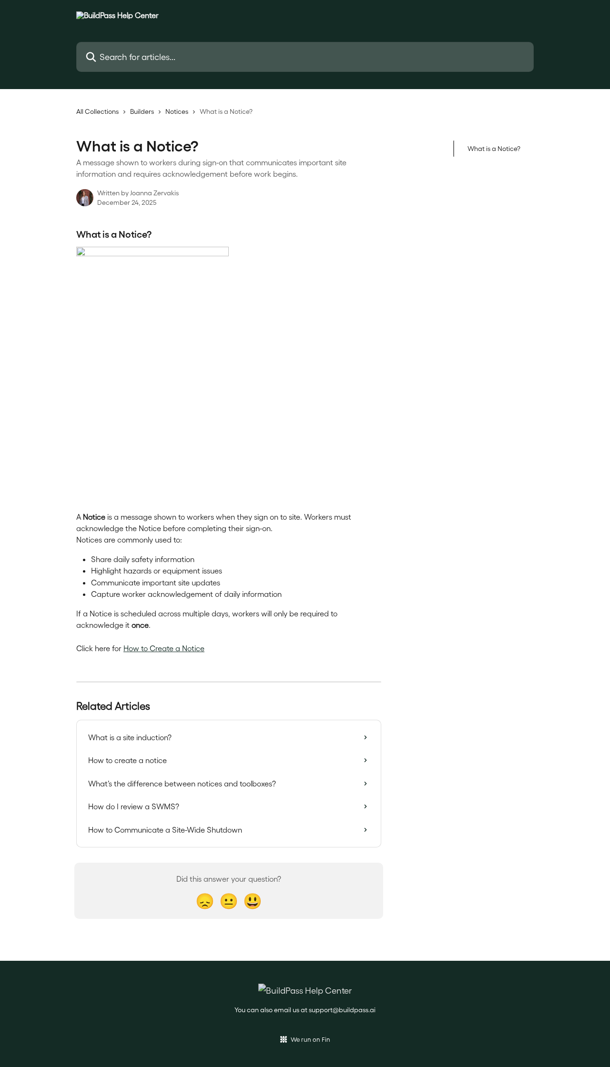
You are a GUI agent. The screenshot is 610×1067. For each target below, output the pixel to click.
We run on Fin (310, 1039)
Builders (142, 111)
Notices (176, 111)
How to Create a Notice (163, 648)
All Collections (97, 111)
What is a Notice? (494, 148)
